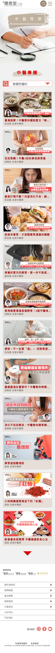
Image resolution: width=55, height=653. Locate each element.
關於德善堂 (9, 585)
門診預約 (8, 618)
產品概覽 (8, 596)
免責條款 (35, 644)
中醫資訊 (8, 607)
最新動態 (8, 601)
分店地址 (8, 612)
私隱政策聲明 (21, 644)
